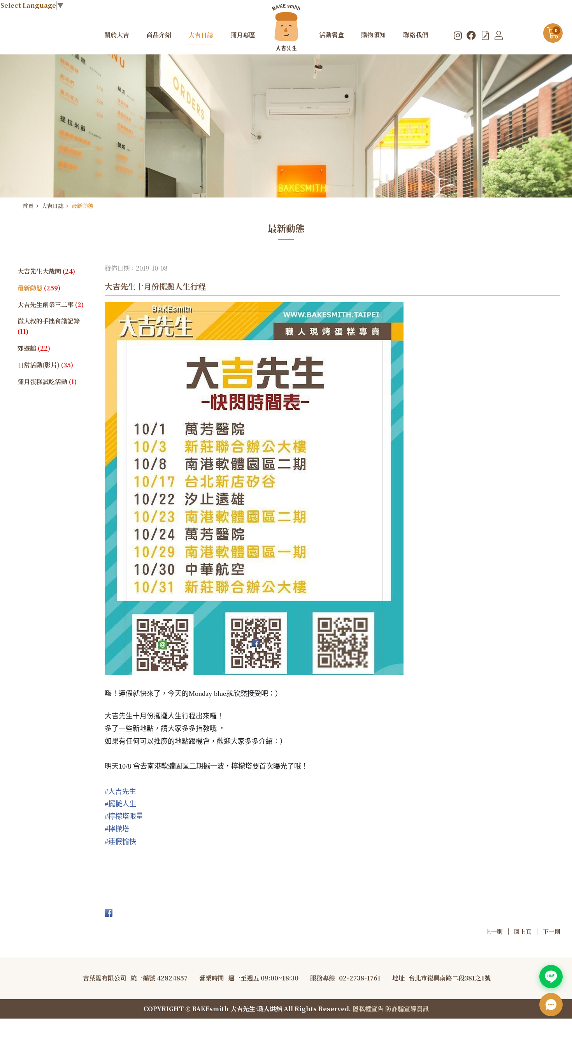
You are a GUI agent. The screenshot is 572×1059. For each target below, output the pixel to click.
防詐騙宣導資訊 (407, 1008)
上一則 (494, 931)
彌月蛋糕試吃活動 (47, 381)
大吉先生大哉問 (46, 271)
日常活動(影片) (45, 364)
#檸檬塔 (117, 829)
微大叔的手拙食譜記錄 (49, 326)
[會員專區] (499, 35)
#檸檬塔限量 (124, 816)
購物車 (556, 30)
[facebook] (471, 35)
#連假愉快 (120, 842)
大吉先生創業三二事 (51, 304)
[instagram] (458, 35)
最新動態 (82, 206)
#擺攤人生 (120, 804)
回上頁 (523, 931)
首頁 (28, 206)
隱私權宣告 (368, 1008)
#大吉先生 (120, 791)
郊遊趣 (34, 348)
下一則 (551, 931)
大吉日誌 (52, 206)
